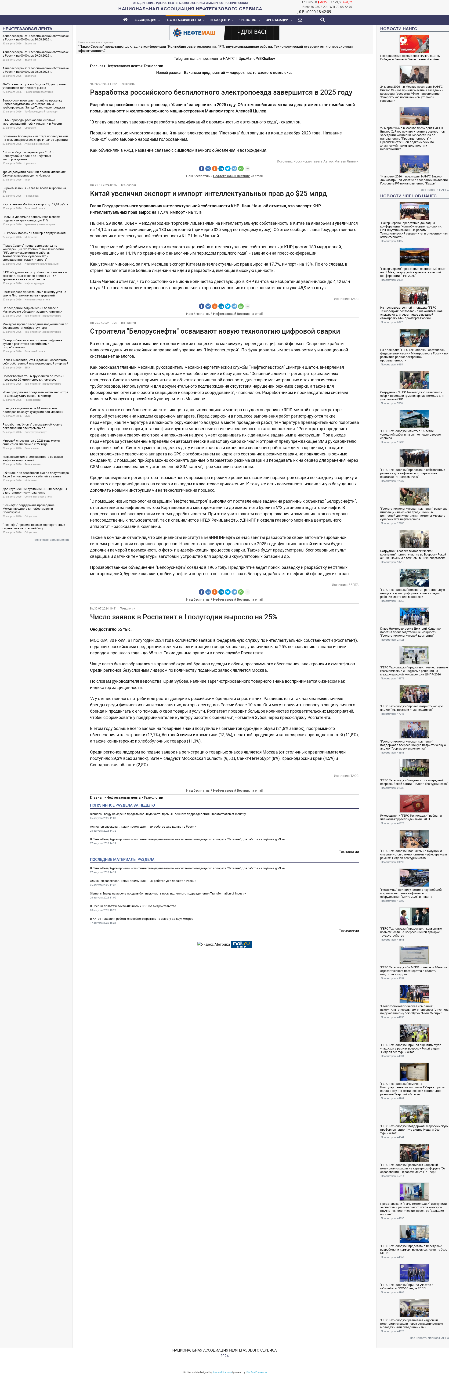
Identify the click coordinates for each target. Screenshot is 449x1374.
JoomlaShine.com (222, 1372)
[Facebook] (201, 168)
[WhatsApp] (241, 168)
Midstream (31, 237)
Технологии (153, 66)
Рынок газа (32, 195)
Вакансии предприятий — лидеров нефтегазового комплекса (238, 72)
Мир (27, 179)
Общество (31, 516)
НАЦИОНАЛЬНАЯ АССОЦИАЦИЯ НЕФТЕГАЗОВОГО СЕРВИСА (224, 1350)
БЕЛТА (353, 585)
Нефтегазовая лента (123, 66)
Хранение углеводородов (40, 224)
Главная (96, 66)
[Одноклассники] (214, 168)
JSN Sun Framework (256, 1372)
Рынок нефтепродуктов (39, 92)
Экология (30, 43)
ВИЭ (27, 367)
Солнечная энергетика (38, 496)
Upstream (30, 127)
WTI (332, 7)
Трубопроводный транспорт (41, 111)
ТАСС (354, 299)
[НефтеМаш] (224, 32)
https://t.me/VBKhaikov (255, 58)
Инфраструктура (34, 283)
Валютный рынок (35, 208)
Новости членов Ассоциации (42, 263)
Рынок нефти (32, 399)
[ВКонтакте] (208, 168)
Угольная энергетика (37, 299)
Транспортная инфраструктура (43, 315)
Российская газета (307, 161)
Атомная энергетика (37, 143)
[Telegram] (234, 168)
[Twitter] (228, 168)
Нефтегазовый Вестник (231, 176)
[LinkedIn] (221, 168)
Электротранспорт (36, 432)
